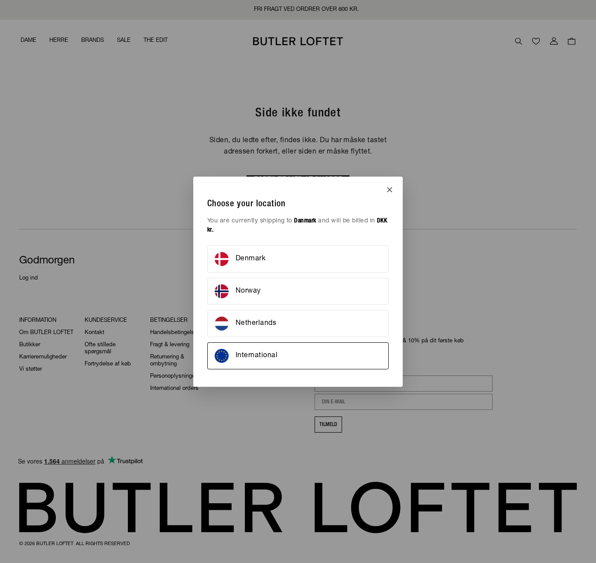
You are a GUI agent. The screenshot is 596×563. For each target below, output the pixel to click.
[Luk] (390, 190)
